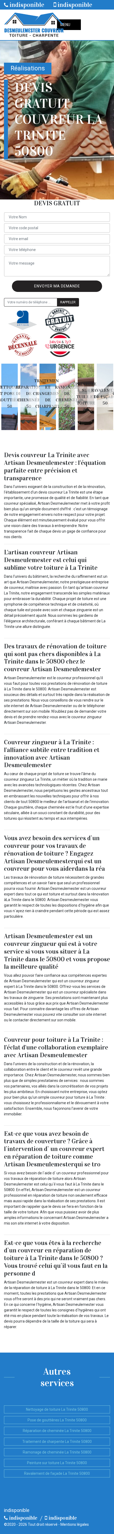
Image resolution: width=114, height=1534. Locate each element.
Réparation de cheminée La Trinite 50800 (57, 1431)
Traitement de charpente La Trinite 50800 (57, 1441)
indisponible (26, 5)
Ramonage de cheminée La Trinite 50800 (57, 1452)
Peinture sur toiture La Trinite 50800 (57, 1463)
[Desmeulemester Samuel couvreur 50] (34, 24)
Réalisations (28, 68)
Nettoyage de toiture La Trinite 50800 (57, 1409)
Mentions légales (74, 1524)
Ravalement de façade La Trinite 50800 (57, 1473)
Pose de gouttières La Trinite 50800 (57, 1420)
